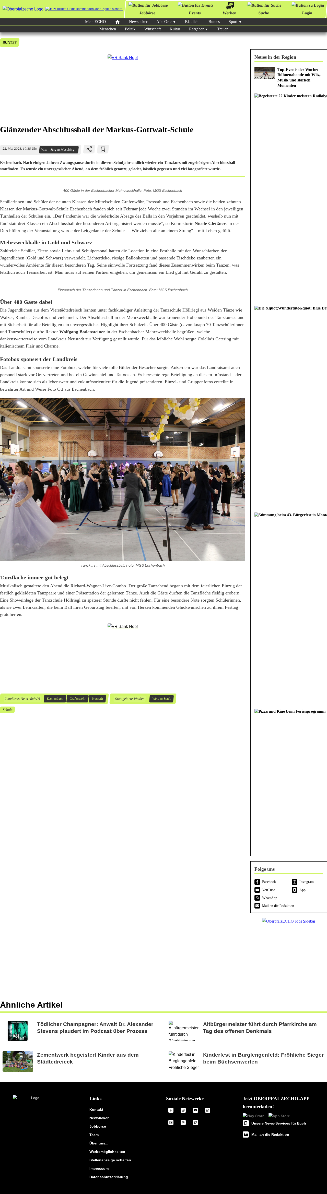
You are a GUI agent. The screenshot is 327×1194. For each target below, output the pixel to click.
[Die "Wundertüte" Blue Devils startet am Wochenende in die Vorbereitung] (288, 406)
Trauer (222, 29)
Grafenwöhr (77, 698)
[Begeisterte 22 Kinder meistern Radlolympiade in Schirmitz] (288, 197)
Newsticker (138, 21)
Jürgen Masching (62, 149)
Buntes (214, 21)
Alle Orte (163, 21)
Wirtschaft (152, 29)
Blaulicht (192, 21)
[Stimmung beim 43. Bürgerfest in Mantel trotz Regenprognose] (288, 608)
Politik (130, 29)
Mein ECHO (95, 21)
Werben (230, 13)
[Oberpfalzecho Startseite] (23, 9)
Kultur (175, 29)
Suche (263, 13)
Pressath (97, 698)
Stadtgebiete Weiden (129, 699)
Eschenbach (54, 698)
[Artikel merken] (103, 149)
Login (307, 13)
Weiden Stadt (161, 698)
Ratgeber (196, 29)
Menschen (107, 29)
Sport (233, 21)
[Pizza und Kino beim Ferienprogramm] (288, 778)
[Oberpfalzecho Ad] (84, 9)
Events (195, 13)
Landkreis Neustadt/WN (22, 699)
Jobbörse (147, 13)
